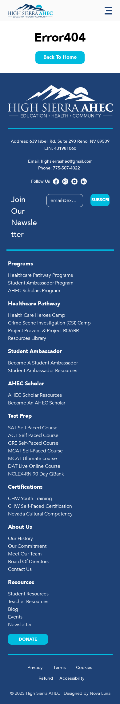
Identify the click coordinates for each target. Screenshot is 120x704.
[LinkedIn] (84, 181)
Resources (21, 582)
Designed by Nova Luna (87, 693)
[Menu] (108, 10)
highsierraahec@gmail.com (67, 161)
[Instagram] (65, 181)
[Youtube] (74, 181)
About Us (20, 527)
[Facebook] (56, 181)
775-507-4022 (67, 168)
